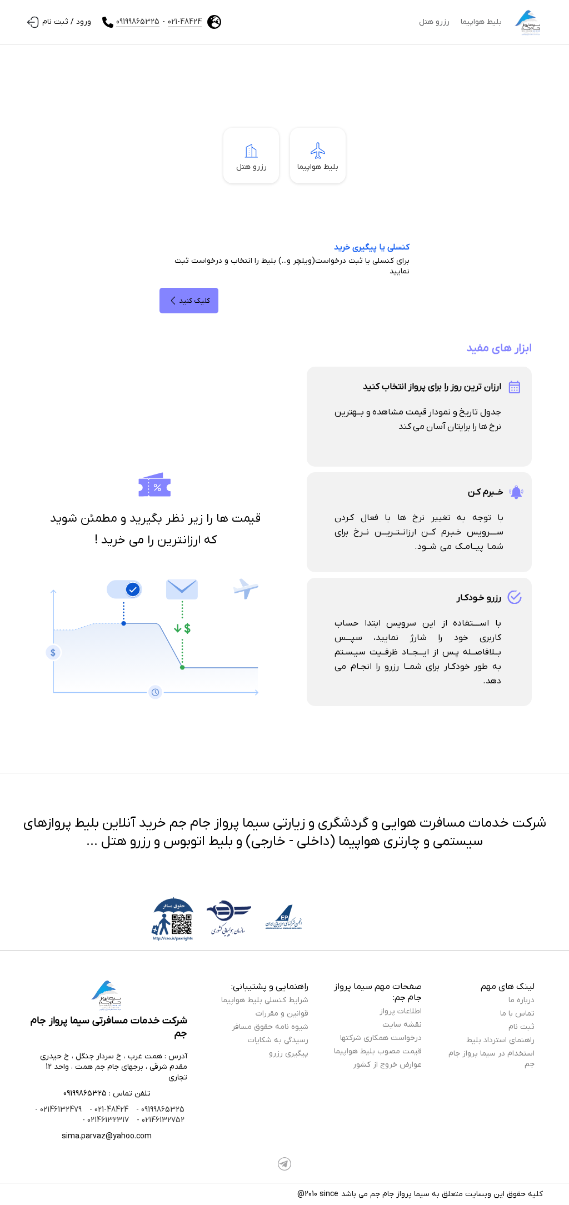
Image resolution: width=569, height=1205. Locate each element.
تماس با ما (517, 1013)
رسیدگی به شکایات (278, 1040)
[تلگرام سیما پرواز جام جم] (284, 1164)
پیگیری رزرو (288, 1053)
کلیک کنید (194, 301)
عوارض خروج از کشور (387, 1064)
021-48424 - (107, 1109)
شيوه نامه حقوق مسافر (270, 1027)
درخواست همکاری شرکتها (381, 1038)
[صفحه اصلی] (528, 22)
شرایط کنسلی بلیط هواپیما (264, 1000)
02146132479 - (58, 1109)
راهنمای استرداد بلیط (500, 1040)
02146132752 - (159, 1120)
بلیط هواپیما (481, 22)
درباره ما (521, 1000)
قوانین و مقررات (282, 1013)
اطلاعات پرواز (401, 1011)
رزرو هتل (434, 22)
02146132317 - (105, 1120)
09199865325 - (159, 1109)
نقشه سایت (402, 1024)
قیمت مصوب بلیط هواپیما (378, 1051)
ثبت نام (521, 1027)
